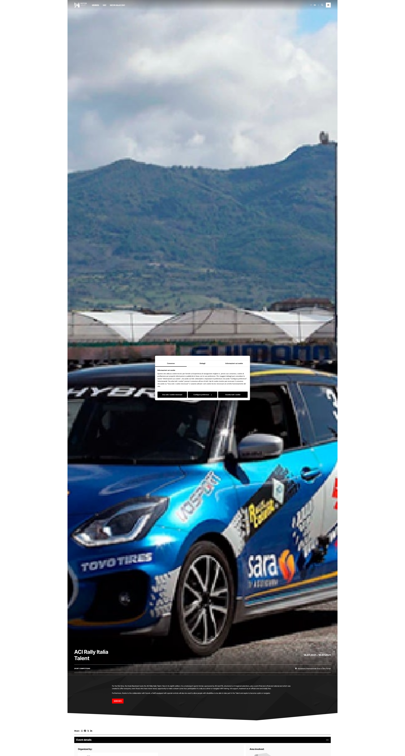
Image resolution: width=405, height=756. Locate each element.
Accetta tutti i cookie (232, 395)
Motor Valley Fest (117, 5)
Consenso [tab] (171, 363)
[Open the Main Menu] (328, 5)
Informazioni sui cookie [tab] (234, 363)
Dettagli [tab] (202, 363)
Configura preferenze (201, 395)
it (311, 5)
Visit (104, 5)
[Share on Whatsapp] (82, 731)
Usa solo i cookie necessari (172, 395)
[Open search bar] (322, 5)
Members (95, 5)
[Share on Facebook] (85, 731)
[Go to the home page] (80, 5)
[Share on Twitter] (88, 731)
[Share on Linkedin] (91, 731)
